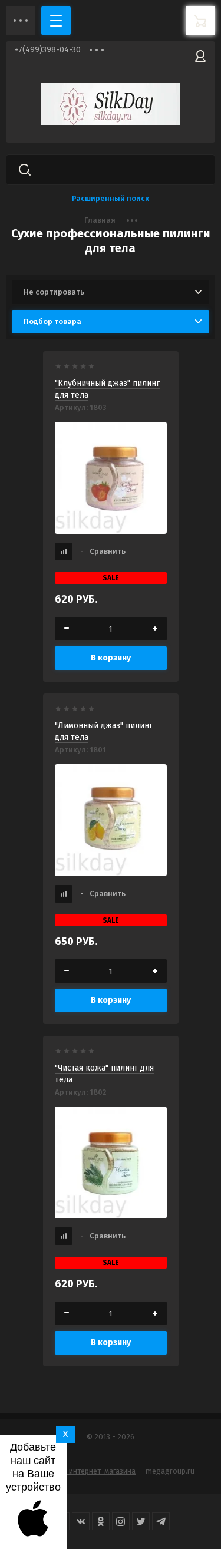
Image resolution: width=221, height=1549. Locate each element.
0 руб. (200, 20)
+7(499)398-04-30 (48, 50)
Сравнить (103, 551)
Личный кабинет (200, 56)
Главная (100, 220)
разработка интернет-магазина (81, 1471)
